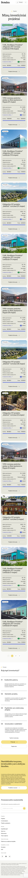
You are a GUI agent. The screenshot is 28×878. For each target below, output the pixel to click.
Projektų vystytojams (5, 823)
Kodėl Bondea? (4, 829)
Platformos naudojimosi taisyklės (8, 841)
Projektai (3, 818)
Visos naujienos (4, 835)
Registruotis (14, 746)
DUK (2, 849)
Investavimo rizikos (7, 61)
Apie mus (3, 831)
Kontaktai (3, 847)
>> (19, 655)
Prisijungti (20, 2)
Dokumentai (3, 833)
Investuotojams (4, 820)
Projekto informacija (12, 71)
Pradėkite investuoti (12, 787)
